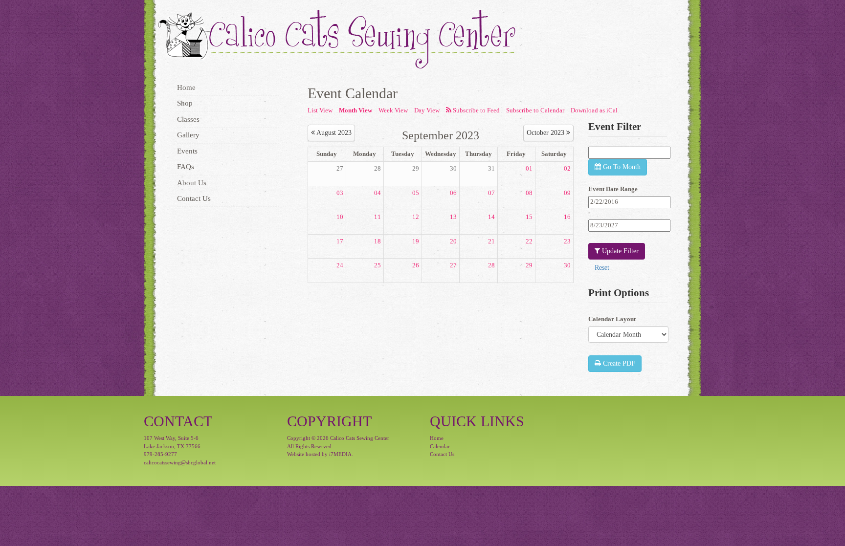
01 (529, 168)
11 (377, 216)
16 (567, 216)
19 (415, 241)
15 (529, 216)
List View (320, 110)
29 (415, 168)
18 (377, 241)
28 (377, 168)
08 (529, 193)
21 (491, 241)
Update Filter (619, 251)
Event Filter (614, 126)
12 (415, 216)
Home (186, 87)
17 (339, 241)
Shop (185, 103)
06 (453, 193)
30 (453, 168)
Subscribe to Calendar (535, 110)
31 (491, 168)
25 (377, 265)
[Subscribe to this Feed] (473, 110)
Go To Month (621, 167)
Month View (355, 110)
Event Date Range (613, 189)
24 (339, 265)
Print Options (618, 293)
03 (339, 193)
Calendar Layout (612, 319)
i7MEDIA (340, 454)
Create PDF (618, 363)
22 (529, 241)
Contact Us (194, 198)
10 (339, 216)
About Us (191, 183)
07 (491, 193)
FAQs (185, 167)
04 (377, 193)
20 (453, 241)
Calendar (440, 446)
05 (415, 193)
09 (567, 193)
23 (567, 241)
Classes (188, 119)
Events (187, 151)
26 (415, 265)
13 (453, 216)
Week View (393, 110)
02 (567, 168)
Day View (427, 110)
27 (339, 168)
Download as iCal (594, 110)
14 (491, 216)
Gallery (188, 135)
